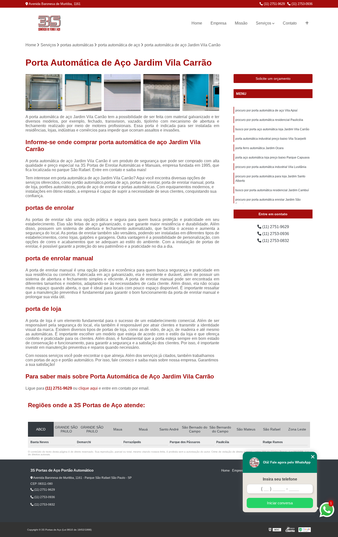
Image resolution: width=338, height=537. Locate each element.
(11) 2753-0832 (275, 241)
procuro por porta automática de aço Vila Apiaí (266, 110)
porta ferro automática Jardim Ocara (259, 148)
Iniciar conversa (280, 503)
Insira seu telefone (280, 479)
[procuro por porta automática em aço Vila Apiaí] (161, 92)
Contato (290, 23)
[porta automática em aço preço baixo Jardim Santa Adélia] (83, 92)
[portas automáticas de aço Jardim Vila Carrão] (200, 92)
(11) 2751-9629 (274, 4)
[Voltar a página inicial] (49, 23)
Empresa (218, 23)
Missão (241, 23)
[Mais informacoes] (307, 23)
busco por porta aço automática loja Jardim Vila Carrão (272, 129)
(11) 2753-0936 (301, 4)
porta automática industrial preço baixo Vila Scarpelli (270, 138)
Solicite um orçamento (273, 79)
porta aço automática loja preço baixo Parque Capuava (272, 157)
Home (197, 23)
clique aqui (88, 388)
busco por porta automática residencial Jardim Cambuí (272, 190)
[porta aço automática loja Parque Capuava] (122, 92)
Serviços (263, 23)
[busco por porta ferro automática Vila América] (43, 92)
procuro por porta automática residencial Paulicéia (269, 120)
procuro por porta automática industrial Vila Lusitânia (270, 167)
